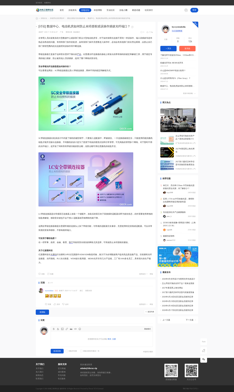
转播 (51, 274)
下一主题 (189, 320)
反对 (67, 304)
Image (62, 329)
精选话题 (136, 10)
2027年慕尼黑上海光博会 (185, 150)
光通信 (54, 254)
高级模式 (147, 329)
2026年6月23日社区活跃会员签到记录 (177, 301)
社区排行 (149, 10)
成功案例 (62, 372)
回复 (43, 274)
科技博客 (98, 10)
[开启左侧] (36, 26)
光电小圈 (123, 10)
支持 (58, 304)
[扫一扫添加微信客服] (203, 359)
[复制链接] (132, 27)
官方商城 (62, 369)
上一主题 (166, 320)
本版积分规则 (148, 352)
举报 (151, 274)
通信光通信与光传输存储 (76, 18)
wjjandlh (169, 230)
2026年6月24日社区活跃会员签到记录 (177, 297)
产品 (79, 54)
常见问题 (62, 375)
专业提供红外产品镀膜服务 (174, 212)
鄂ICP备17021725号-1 (190, 389)
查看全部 (69, 32)
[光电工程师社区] (44, 10)
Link (66, 329)
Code (75, 329)
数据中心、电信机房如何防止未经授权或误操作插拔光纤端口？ (178, 86)
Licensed (100, 389)
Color (58, 329)
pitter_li (169, 216)
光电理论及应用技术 (57, 18)
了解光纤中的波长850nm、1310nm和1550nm (178, 55)
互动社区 (111, 10)
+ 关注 (168, 48)
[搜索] (186, 10)
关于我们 (39, 369)
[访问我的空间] (166, 29)
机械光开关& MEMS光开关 (171, 63)
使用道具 (142, 274)
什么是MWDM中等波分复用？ (173, 71)
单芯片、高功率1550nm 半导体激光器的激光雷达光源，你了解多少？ (178, 186)
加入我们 (39, 372)
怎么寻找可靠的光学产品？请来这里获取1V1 (185, 137)
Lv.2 (56, 290)
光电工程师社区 (37, 18)
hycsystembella (179, 27)
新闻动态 (39, 375)
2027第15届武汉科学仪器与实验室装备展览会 (185, 163)
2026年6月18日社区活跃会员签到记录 (177, 306)
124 (190, 41)
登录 (194, 10)
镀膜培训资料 (168, 236)
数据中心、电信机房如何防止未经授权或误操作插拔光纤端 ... (110, 18)
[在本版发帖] (203, 350)
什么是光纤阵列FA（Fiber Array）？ (175, 78)
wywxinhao (49, 291)
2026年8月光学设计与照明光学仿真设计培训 (177, 127)
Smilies (79, 329)
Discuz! (91, 389)
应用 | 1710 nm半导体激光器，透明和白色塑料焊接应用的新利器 (178, 200)
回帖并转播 (73, 351)
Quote (71, 329)
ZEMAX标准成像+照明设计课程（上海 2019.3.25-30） (179, 224)
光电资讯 (72, 10)
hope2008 (170, 192)
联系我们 (39, 379)
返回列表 (151, 312)
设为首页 (39, 3)
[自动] (203, 341)
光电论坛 (85, 10)
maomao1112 (171, 240)
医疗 (71, 242)
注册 (114, 339)
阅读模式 (76, 32)
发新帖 (42, 312)
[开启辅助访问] (196, 2)
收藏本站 (47, 3)
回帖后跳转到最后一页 (91, 351)
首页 (62, 10)
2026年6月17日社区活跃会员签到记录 (177, 310)
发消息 (187, 48)
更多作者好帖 (188, 93)
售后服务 (62, 379)
